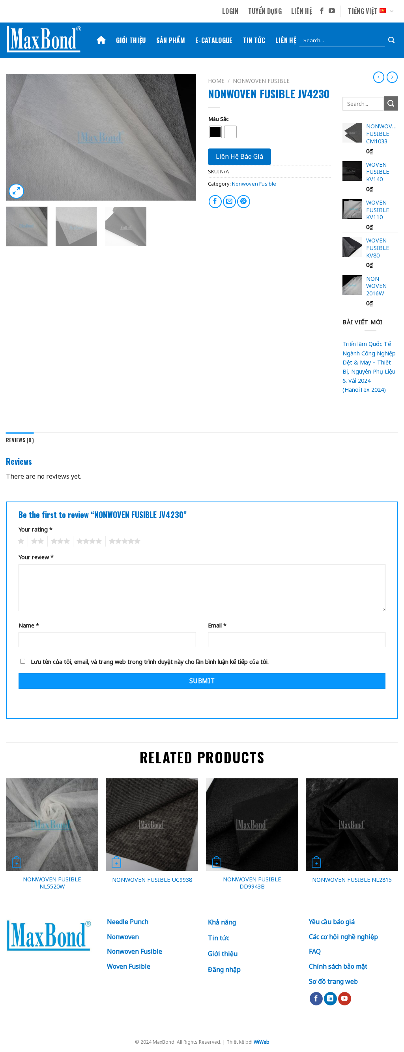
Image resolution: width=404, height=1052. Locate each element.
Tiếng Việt (363, 11)
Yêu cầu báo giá (332, 921)
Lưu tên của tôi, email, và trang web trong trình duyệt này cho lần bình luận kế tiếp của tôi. (150, 661)
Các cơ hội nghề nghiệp (343, 936)
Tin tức (254, 40)
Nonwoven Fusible (261, 81)
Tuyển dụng (265, 11)
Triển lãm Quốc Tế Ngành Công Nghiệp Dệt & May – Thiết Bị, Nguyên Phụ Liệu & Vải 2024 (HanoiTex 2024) (369, 366)
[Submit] (391, 40)
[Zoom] (16, 191)
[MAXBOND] (45, 40)
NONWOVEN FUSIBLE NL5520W (52, 883)
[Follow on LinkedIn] (330, 998)
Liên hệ (301, 11)
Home (216, 81)
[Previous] (20, 137)
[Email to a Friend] (229, 201)
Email (217, 625)
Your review (36, 557)
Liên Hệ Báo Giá (239, 156)
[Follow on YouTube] (332, 11)
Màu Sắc (218, 119)
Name (29, 625)
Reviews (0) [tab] (20, 440)
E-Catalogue (214, 40)
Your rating (35, 529)
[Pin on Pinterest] (243, 201)
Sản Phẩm (170, 40)
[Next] (182, 137)
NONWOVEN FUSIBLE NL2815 (352, 879)
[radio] (215, 132)
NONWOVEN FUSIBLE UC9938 (152, 879)
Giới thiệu (131, 40)
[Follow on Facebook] (322, 11)
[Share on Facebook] (215, 201)
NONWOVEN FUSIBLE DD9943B (252, 883)
